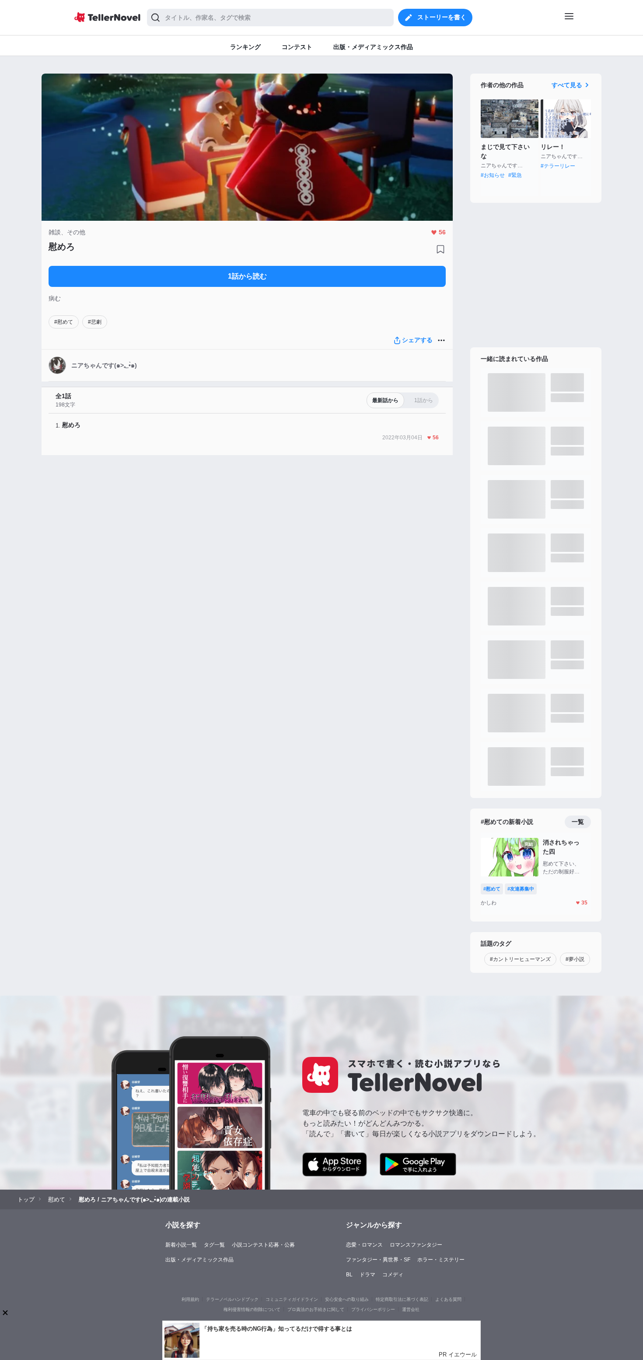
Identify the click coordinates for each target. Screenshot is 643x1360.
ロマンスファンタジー (416, 1245)
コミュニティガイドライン (292, 1299)
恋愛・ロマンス (364, 1245)
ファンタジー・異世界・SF (378, 1260)
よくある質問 (448, 1299)
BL (349, 1275)
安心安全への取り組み (347, 1299)
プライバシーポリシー (373, 1309)
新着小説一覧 (181, 1245)
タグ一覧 (214, 1245)
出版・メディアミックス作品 (199, 1260)
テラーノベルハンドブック (232, 1299)
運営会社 (410, 1309)
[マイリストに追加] (440, 249)
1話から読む (247, 276)
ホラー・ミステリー (441, 1260)
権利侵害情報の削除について (252, 1309)
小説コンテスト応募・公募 (263, 1245)
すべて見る (567, 84)
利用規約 (190, 1299)
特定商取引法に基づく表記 (402, 1299)
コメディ (392, 1275)
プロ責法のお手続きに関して (315, 1309)
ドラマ (367, 1275)
